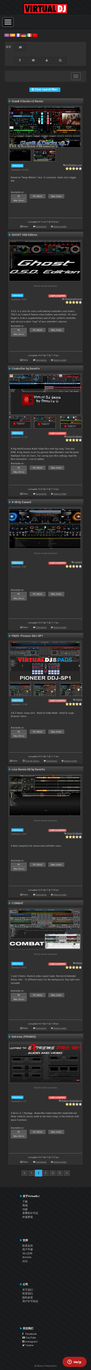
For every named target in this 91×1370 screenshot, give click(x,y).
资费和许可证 (30, 1213)
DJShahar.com (74, 165)
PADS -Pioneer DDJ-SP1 (27, 636)
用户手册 (27, 1249)
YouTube (30, 1337)
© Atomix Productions (45, 1365)
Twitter (29, 1345)
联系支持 (27, 1245)
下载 (25, 1201)
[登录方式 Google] (60, 60)
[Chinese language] (34, 35)
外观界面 (27, 1217)
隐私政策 (27, 1297)
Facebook (30, 1333)
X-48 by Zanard (21, 502)
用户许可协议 (30, 1301)
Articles (26, 1257)
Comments (41, 226)
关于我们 (27, 1289)
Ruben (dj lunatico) (72, 1100)
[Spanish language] (12, 35)
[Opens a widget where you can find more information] (74, 1362)
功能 (25, 1209)
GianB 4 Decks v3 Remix (27, 101)
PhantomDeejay (73, 299)
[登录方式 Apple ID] (47, 60)
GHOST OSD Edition (24, 234)
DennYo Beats (74, 436)
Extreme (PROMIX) (24, 1036)
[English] (6, 35)
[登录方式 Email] (20, 47)
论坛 (25, 1261)
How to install (59, 226)
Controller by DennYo (26, 368)
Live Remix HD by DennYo (28, 769)
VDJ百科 (27, 1253)
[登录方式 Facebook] (20, 60)
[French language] (18, 35)
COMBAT (17, 903)
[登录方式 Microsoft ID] (33, 60)
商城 (25, 1205)
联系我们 (27, 1293)
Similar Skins (32, 761)
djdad (79, 699)
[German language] (23, 35)
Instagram (31, 1341)
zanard (78, 562)
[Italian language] (29, 35)
